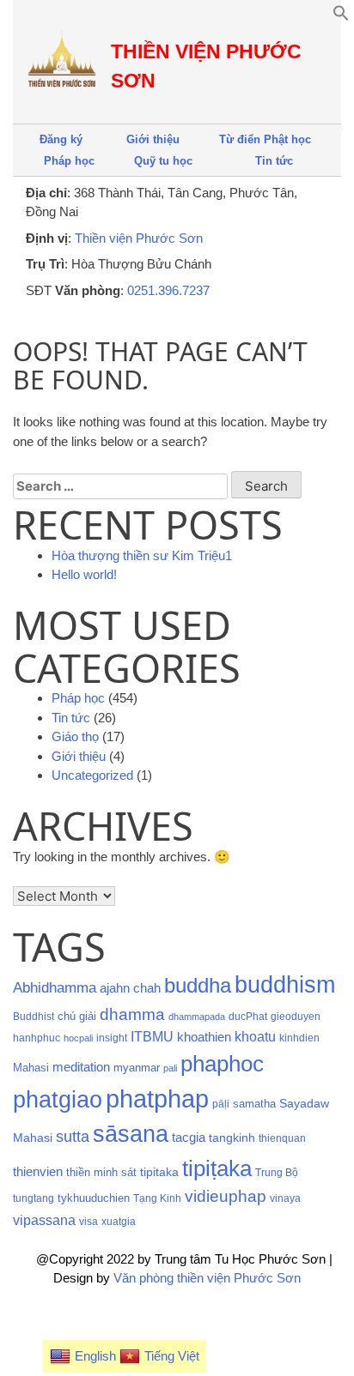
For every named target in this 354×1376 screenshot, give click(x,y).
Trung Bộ (276, 1173)
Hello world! (84, 574)
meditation (81, 1067)
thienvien (38, 1171)
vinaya (285, 1198)
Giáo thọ (75, 736)
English (95, 1356)
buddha (197, 985)
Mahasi (31, 1067)
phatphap (157, 1098)
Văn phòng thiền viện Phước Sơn (207, 1277)
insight (111, 1038)
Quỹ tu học (163, 160)
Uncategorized (92, 775)
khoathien (204, 1037)
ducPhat (248, 1017)
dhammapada (196, 1016)
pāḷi (220, 1104)
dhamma (132, 1014)
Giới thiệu (153, 139)
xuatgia (118, 1222)
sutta (72, 1136)
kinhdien (299, 1038)
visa (88, 1222)
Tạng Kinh (157, 1198)
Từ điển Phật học (265, 139)
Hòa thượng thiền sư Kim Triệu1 (142, 555)
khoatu (255, 1036)
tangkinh (232, 1137)
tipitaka (159, 1172)
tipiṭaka (217, 1168)
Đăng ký (61, 139)
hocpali (78, 1038)
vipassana (44, 1220)
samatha (254, 1103)
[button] (341, 16)
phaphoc (222, 1064)
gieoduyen (295, 1017)
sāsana (130, 1134)
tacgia (188, 1137)
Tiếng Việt (171, 1356)
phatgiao (57, 1100)
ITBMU (152, 1036)
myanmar (136, 1067)
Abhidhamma (54, 987)
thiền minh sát (101, 1172)
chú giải (77, 1016)
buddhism (285, 984)
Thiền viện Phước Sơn (139, 238)
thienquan (282, 1138)
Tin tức (274, 160)
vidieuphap (225, 1196)
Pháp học (69, 160)
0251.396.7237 (168, 290)
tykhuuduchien (94, 1198)
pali (170, 1068)
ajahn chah (130, 988)
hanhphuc (36, 1038)
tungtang (33, 1198)
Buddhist (33, 1017)
